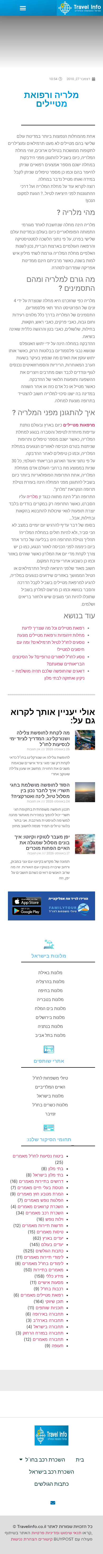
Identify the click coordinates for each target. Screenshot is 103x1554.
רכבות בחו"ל (52, 1288)
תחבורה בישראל (48, 1326)
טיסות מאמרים (50, 1231)
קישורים (45, 1539)
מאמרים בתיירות (48, 1269)
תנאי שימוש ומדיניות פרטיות (56, 1533)
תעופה (57, 1345)
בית (80, 1459)
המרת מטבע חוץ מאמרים (40, 1194)
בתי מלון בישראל (48, 1175)
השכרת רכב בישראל (51, 1471)
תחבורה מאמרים (48, 1339)
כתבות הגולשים (49, 1250)
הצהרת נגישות (24, 1539)
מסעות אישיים (50, 1282)
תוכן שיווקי (54, 1301)
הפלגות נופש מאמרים (43, 1200)
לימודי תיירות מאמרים (43, 1257)
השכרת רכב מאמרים (44, 1212)
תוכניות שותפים (49, 1307)
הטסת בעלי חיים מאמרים (40, 1187)
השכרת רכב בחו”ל (45, 1459)
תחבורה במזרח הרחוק (43, 1333)
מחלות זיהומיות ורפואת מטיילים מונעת (51, 635)
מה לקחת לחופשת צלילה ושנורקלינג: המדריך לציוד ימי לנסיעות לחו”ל (40, 738)
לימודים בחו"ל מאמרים (42, 1263)
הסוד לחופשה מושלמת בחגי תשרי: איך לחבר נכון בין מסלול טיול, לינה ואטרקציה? (40, 790)
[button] (23, 8)
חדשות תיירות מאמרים (42, 1225)
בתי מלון (55, 1168)
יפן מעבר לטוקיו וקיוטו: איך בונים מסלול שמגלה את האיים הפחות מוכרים (42, 842)
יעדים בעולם (52, 1244)
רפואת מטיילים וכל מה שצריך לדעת (53, 628)
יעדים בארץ (53, 1238)
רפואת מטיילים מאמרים (42, 1295)
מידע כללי (54, 1276)
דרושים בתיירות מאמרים (41, 1181)
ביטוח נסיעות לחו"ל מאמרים (38, 1156)
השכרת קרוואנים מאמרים (40, 1206)
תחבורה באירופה (47, 1314)
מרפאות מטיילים (79, 425)
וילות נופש (54, 1219)
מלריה (32, 496)
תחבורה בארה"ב (48, 1320)
